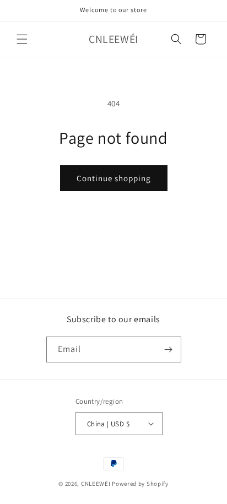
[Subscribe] (168, 349)
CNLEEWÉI (96, 483)
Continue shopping (114, 178)
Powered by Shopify (140, 483)
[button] (22, 39)
